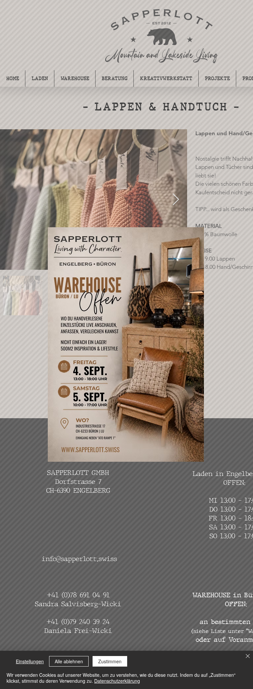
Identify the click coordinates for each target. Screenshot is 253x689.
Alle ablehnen (69, 661)
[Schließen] (248, 656)
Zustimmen (110, 661)
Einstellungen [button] (30, 661)
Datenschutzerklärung (117, 680)
